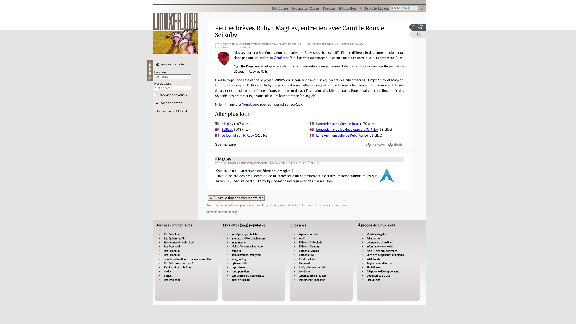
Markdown (378, 144)
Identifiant (160, 72)
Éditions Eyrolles (309, 251)
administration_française (246, 255)
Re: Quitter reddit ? (175, 238)
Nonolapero (250, 104)
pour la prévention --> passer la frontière (188, 259)
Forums (329, 8)
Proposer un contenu (173, 64)
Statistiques (373, 267)
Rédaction (347, 8)
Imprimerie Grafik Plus (312, 280)
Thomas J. (234, 163)
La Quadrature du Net (312, 267)
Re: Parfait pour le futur (178, 267)
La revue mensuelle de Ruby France (342, 135)
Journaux (299, 8)
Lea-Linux (304, 271)
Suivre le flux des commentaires (238, 198)
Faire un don (374, 238)
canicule (236, 251)
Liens (315, 8)
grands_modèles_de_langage (248, 238)
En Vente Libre (307, 259)
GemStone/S (283, 58)
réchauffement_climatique (247, 246)
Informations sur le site (380, 246)
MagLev (227, 124)
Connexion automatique (173, 95)
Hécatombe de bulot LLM (179, 242)
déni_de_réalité (241, 280)
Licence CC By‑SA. (352, 44)
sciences (244, 47)
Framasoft (305, 263)
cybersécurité (239, 263)
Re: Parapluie (172, 234)
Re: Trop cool (172, 246)
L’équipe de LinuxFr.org (380, 242)
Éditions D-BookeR (310, 242)
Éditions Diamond (309, 246)
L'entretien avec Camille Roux (337, 124)
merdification (239, 242)
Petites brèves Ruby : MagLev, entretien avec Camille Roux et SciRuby (301, 31)
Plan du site (373, 280)
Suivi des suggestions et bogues (385, 255)
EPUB (398, 144)
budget (168, 271)
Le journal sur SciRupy (238, 135)
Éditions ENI (306, 255)
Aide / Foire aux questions (382, 251)
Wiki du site (373, 259)
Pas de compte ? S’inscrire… (174, 111)
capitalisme (238, 267)
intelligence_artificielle (245, 234)
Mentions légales (376, 234)
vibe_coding (239, 259)
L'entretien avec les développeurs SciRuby (347, 129)
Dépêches (280, 8)
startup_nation (240, 271)
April (302, 238)
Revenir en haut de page (222, 212)
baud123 (332, 44)
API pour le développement (383, 271)
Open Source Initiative (312, 275)
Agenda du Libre (308, 234)
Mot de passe (162, 83)
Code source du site (378, 275)
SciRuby (227, 129)
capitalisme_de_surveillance (248, 275)
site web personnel (258, 44)
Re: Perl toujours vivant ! (178, 263)
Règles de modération (379, 263)
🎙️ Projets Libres (374, 8)
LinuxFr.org (175, 31)
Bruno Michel (236, 44)
